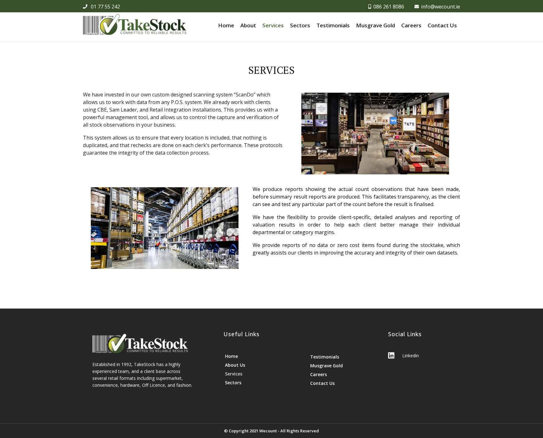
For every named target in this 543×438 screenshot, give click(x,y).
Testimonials (333, 25)
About (248, 25)
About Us (235, 365)
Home (226, 25)
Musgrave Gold (375, 25)
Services (273, 25)
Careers (411, 25)
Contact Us (442, 25)
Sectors (300, 25)
